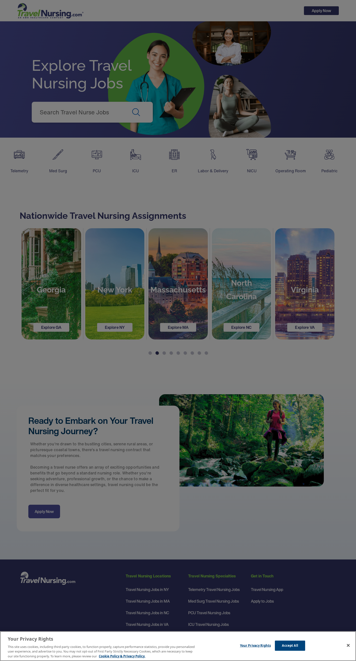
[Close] (348, 645)
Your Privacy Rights (255, 645)
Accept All (290, 645)
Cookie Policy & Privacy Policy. (122, 656)
